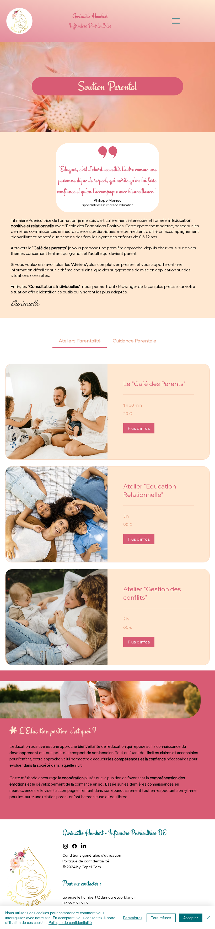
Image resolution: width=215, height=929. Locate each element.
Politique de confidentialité (70, 922)
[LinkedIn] (83, 846)
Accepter (190, 917)
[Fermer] (209, 917)
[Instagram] (65, 846)
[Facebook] (74, 846)
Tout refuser (161, 917)
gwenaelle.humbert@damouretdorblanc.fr (99, 897)
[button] (138, 428)
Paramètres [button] (132, 917)
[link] (80, 341)
